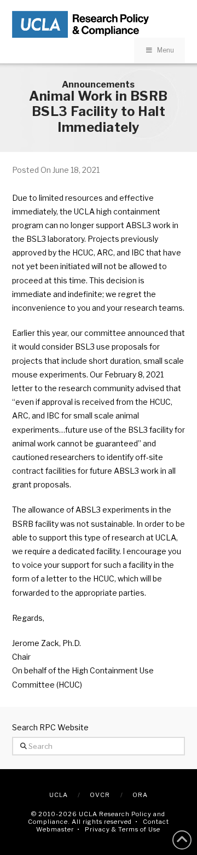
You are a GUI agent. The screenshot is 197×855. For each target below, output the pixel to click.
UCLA (58, 795)
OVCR (100, 795)
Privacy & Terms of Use (122, 829)
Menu (165, 50)
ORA (140, 795)
